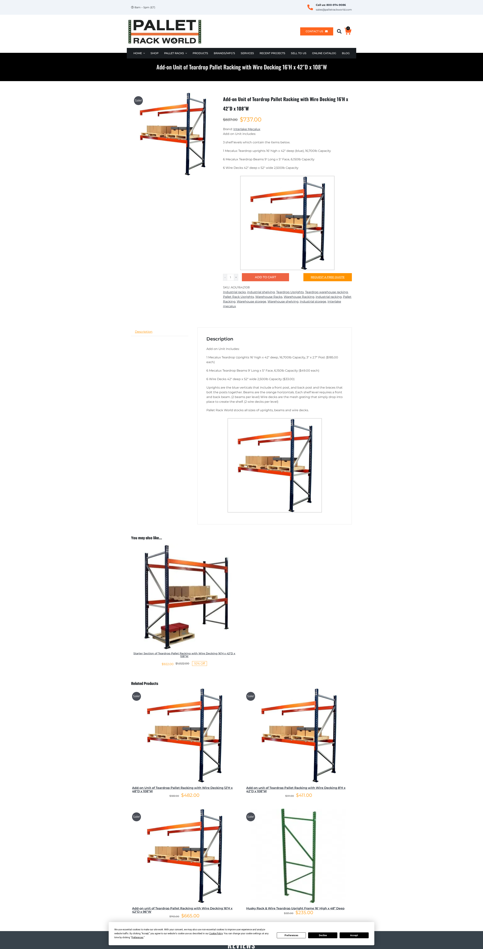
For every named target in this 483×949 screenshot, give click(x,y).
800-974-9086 (336, 5)
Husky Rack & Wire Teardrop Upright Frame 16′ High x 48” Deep (295, 908)
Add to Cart (265, 277)
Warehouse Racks (268, 297)
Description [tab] (143, 331)
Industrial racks (234, 292)
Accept (354, 935)
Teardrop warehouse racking (326, 292)
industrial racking (329, 297)
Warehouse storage (251, 301)
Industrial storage (313, 301)
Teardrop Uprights (290, 292)
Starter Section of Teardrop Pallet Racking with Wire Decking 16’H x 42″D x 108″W (184, 655)
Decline (323, 935)
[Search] (340, 31)
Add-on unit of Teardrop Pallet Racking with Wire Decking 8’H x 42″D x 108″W (295, 789)
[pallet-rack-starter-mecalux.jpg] (184, 545)
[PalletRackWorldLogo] (164, 20)
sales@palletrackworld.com (334, 9)
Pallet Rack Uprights (238, 297)
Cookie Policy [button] (216, 933)
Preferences (291, 935)
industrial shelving (261, 292)
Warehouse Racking (299, 297)
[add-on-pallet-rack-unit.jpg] (172, 133)
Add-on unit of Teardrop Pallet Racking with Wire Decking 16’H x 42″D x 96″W (182, 910)
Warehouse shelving (283, 301)
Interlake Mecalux (246, 129)
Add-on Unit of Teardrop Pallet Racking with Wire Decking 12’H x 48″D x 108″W (182, 789)
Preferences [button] (137, 937)
